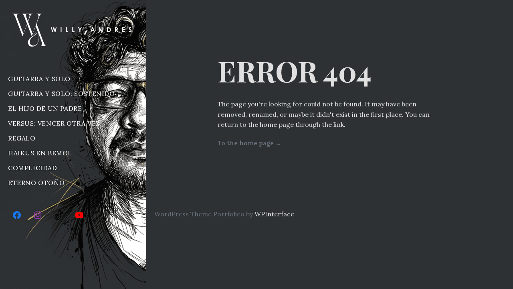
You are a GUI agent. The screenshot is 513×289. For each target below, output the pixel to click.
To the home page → (249, 143)
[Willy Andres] (73, 29)
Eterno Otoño (36, 183)
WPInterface (274, 214)
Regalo (22, 138)
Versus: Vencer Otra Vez (54, 123)
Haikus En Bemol (40, 153)
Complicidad (32, 168)
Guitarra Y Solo (39, 79)
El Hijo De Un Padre (45, 108)
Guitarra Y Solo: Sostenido (61, 94)
